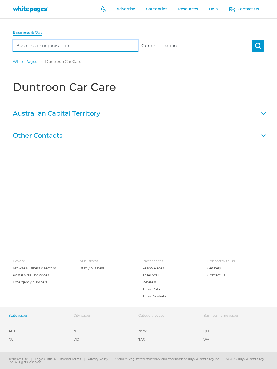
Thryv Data (151, 289)
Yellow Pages (153, 268)
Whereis (149, 282)
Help (213, 8)
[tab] (30, 33)
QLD (207, 331)
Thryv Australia (155, 296)
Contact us (216, 275)
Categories (156, 8)
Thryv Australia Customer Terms (58, 359)
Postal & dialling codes (31, 275)
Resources (188, 8)
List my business (91, 268)
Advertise (126, 8)
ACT (12, 331)
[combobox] (75, 46)
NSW (142, 331)
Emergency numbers (30, 282)
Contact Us (247, 8)
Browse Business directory (34, 268)
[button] (138, 113)
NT (76, 331)
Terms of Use (19, 359)
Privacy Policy (98, 359)
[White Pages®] (30, 9)
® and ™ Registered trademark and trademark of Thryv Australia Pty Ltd (167, 359)
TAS (141, 340)
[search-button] (258, 46)
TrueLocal (151, 275)
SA (11, 340)
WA (206, 340)
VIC (76, 340)
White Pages (25, 61)
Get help (214, 268)
